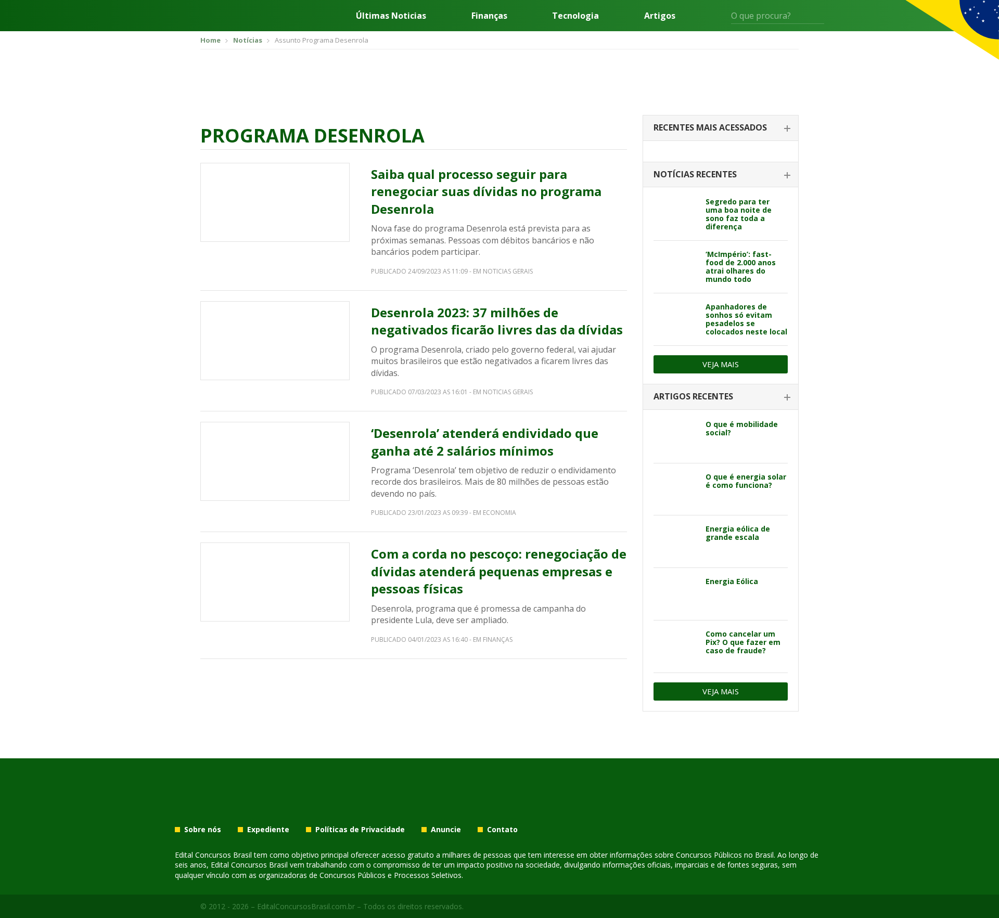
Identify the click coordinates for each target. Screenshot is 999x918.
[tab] (720, 128)
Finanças (489, 15)
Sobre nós (202, 829)
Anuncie (446, 829)
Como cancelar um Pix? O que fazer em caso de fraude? (743, 642)
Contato (502, 829)
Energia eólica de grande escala (738, 533)
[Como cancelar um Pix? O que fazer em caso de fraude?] (676, 646)
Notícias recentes (695, 174)
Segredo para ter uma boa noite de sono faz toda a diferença (739, 214)
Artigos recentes (693, 396)
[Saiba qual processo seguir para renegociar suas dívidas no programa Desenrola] (275, 202)
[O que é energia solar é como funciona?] (676, 489)
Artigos (659, 15)
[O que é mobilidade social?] (676, 437)
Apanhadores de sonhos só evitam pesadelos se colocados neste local (746, 319)
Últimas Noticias (391, 15)
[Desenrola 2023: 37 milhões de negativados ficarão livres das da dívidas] (275, 340)
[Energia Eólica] (676, 594)
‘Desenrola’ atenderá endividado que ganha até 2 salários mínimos (484, 441)
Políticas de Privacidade (360, 829)
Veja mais (720, 364)
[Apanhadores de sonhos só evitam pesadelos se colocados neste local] (676, 319)
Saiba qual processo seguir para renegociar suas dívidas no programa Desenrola (486, 191)
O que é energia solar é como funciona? (746, 481)
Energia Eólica (732, 581)
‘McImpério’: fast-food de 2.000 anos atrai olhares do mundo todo (741, 266)
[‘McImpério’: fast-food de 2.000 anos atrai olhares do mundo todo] (676, 266)
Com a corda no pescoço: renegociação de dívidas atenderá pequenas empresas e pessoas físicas (498, 571)
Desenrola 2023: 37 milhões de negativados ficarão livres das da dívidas (497, 321)
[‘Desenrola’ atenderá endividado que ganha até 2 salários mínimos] (275, 461)
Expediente (268, 829)
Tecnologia (575, 15)
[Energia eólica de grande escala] (676, 541)
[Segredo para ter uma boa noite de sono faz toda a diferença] (676, 214)
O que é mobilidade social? (742, 428)
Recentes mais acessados (710, 127)
